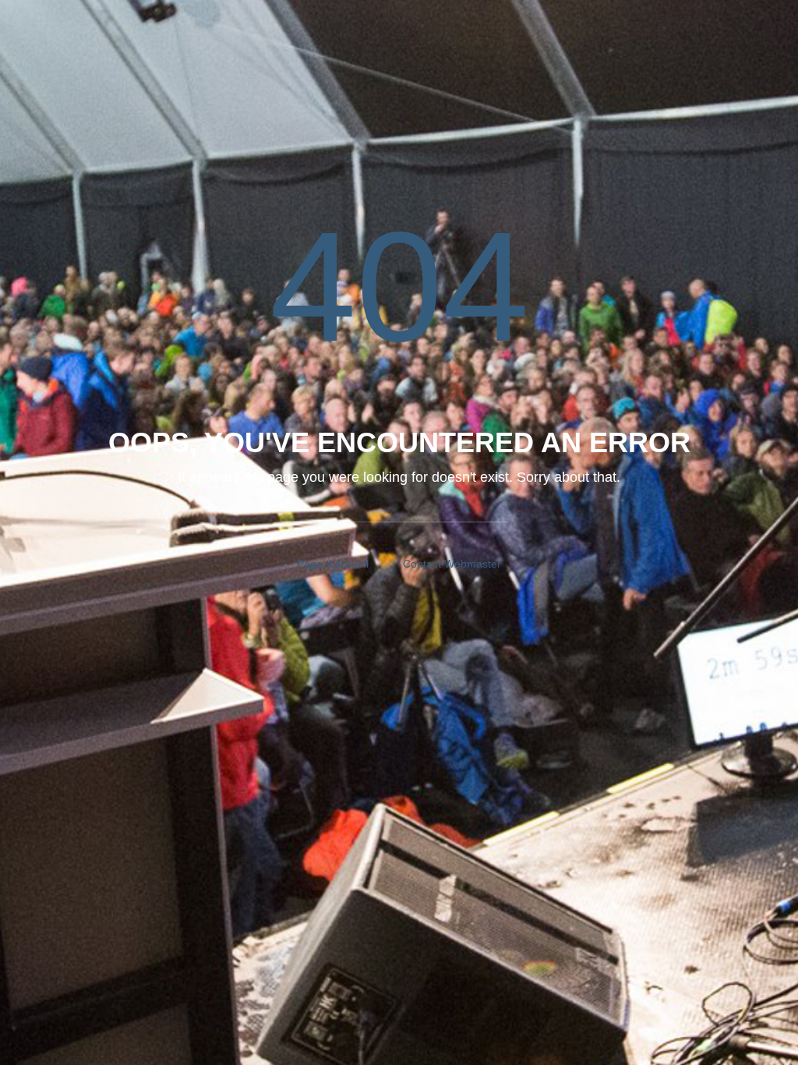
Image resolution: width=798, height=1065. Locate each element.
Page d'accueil (333, 563)
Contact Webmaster (452, 563)
